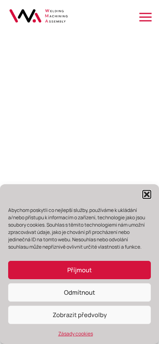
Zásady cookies (75, 333)
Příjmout (79, 270)
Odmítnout (79, 292)
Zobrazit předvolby (80, 315)
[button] (147, 194)
